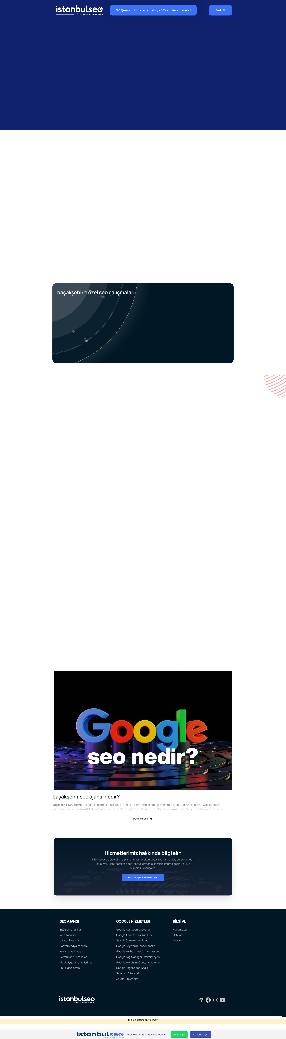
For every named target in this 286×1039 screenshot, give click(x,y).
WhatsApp (179, 1034)
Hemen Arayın (200, 1034)
